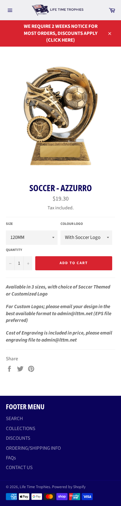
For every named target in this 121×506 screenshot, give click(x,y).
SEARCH (14, 418)
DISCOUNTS (18, 438)
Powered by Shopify (68, 487)
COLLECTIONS (20, 428)
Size (9, 224)
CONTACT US (19, 467)
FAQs (11, 457)
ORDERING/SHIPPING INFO (33, 448)
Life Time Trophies (35, 487)
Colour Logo (71, 224)
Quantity (14, 250)
